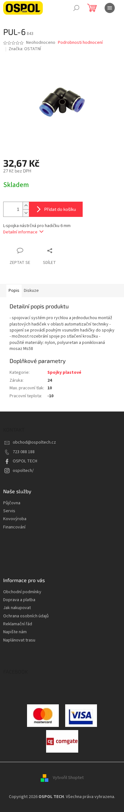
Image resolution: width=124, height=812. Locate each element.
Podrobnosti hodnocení (80, 43)
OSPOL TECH (25, 461)
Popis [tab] (14, 290)
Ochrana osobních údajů (26, 616)
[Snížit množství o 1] (26, 213)
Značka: (25, 49)
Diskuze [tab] (31, 290)
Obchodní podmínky (22, 592)
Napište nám (15, 632)
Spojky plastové (64, 372)
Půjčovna (11, 503)
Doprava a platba (19, 600)
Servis (9, 511)
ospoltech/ (23, 470)
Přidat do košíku (60, 209)
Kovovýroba (14, 519)
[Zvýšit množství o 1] (26, 205)
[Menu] (109, 8)
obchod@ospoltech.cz (34, 442)
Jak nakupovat (17, 608)
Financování (14, 527)
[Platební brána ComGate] (43, 715)
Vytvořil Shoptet (68, 778)
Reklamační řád (17, 624)
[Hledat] (76, 8)
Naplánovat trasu (19, 640)
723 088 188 (24, 452)
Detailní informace (20, 232)
